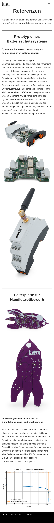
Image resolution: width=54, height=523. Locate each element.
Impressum (16, 514)
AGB (4, 514)
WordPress (37, 520)
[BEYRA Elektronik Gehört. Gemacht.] (6, 4)
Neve (13, 520)
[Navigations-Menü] (49, 4)
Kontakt (44, 20)
